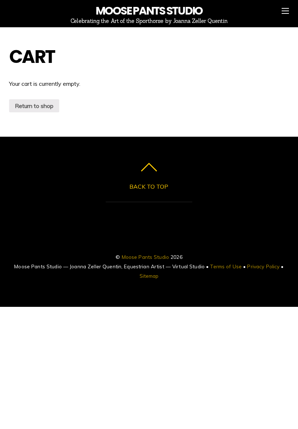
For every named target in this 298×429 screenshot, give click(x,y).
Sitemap (149, 276)
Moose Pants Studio (145, 257)
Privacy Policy (263, 266)
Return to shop (34, 105)
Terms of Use (226, 266)
